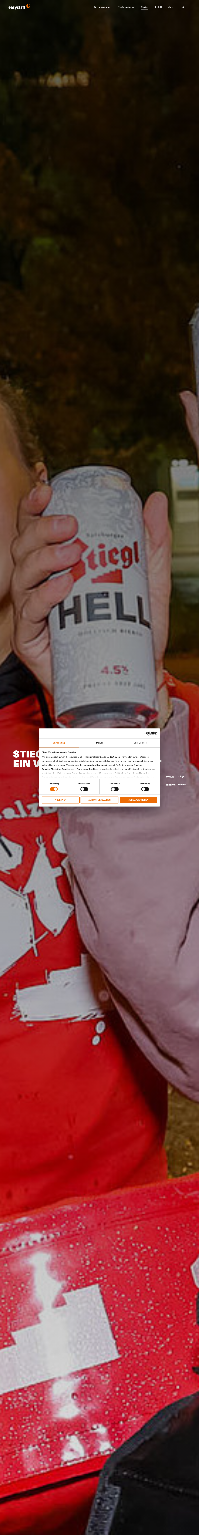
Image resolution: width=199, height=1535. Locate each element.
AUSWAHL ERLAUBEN (99, 800)
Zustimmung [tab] (59, 743)
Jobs (170, 7)
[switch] (84, 789)
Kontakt (158, 7)
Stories (144, 7)
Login (182, 7)
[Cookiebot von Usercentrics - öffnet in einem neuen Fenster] (145, 733)
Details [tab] (99, 743)
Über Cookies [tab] (140, 743)
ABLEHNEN (60, 800)
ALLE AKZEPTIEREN (138, 800)
